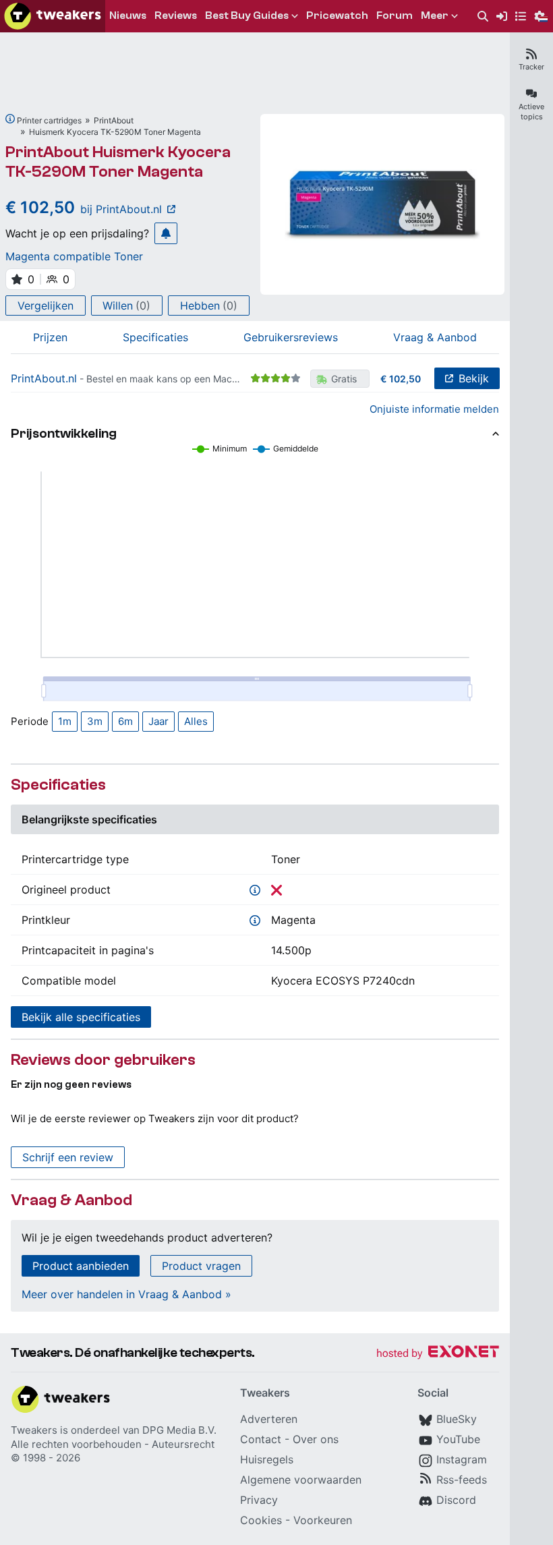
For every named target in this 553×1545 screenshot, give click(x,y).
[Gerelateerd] (10, 118)
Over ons (316, 1439)
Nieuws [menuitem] (127, 15)
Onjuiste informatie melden (434, 409)
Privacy (259, 1500)
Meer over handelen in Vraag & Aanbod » (126, 1294)
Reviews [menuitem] (175, 15)
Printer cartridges (49, 120)
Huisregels (266, 1459)
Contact (260, 1439)
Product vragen (201, 1266)
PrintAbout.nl (44, 378)
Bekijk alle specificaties (81, 1017)
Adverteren (268, 1419)
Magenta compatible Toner (74, 256)
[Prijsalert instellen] (165, 233)
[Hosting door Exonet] (437, 1353)
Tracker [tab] (531, 66)
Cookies (261, 1520)
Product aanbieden (80, 1266)
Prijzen (50, 337)
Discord (456, 1500)
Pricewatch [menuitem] (337, 15)
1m (64, 721)
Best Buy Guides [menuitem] (247, 15)
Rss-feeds (461, 1479)
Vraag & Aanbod (435, 337)
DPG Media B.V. (179, 1430)
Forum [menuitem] (394, 15)
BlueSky (456, 1419)
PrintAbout (114, 120)
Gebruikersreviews (290, 337)
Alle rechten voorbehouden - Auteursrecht (112, 1444)
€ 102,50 (400, 378)
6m (125, 721)
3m (95, 721)
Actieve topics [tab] (531, 111)
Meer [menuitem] (434, 15)
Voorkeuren (322, 1520)
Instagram (461, 1459)
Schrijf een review (67, 1157)
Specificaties (155, 337)
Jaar (158, 721)
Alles (196, 721)
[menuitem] (482, 16)
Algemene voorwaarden (300, 1479)
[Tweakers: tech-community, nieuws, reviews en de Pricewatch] (52, 16)
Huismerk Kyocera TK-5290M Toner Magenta (115, 132)
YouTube (458, 1439)
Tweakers (34, 1430)
